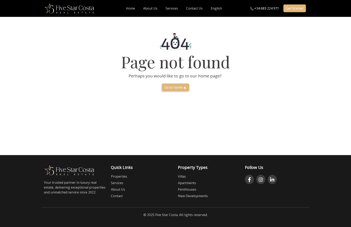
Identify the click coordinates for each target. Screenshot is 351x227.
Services (117, 183)
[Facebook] (249, 179)
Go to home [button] (174, 87)
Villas (182, 176)
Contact (117, 196)
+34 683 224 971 (266, 8)
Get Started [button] (294, 8)
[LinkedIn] (272, 179)
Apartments (187, 183)
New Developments (193, 196)
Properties (119, 176)
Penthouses (187, 189)
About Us (118, 189)
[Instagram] (260, 179)
